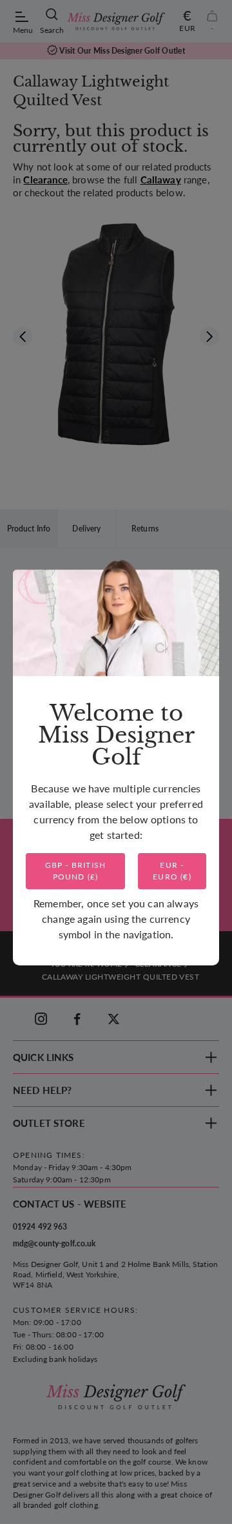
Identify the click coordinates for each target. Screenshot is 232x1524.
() (75, 870)
